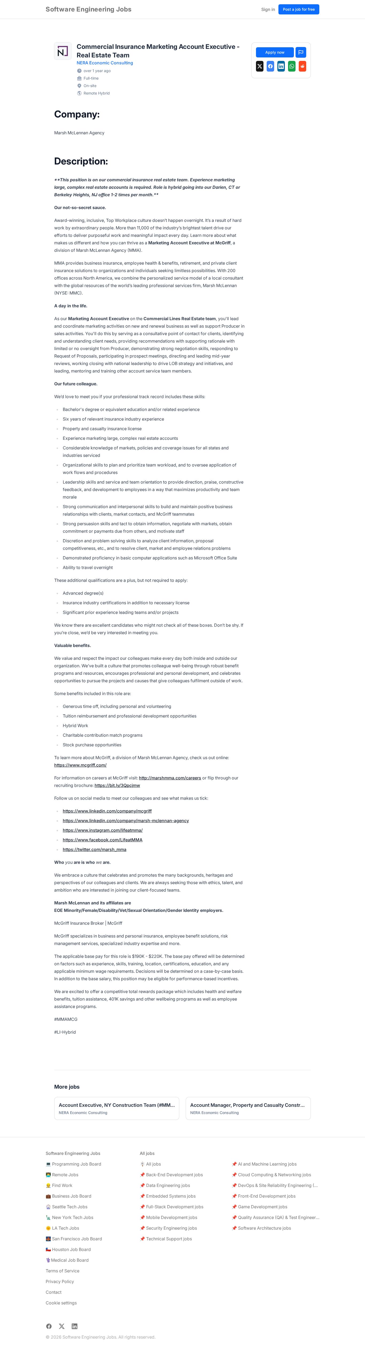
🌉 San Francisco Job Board (74, 1238)
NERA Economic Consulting (105, 62)
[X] (259, 66)
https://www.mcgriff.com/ (80, 765)
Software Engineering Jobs (89, 9)
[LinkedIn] (281, 66)
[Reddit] (302, 66)
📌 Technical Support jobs (166, 1238)
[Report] (301, 52)
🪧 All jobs (150, 1164)
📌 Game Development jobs (259, 1206)
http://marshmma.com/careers (170, 778)
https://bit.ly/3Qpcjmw (117, 785)
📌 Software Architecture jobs (261, 1228)
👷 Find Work (59, 1185)
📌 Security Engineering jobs (168, 1228)
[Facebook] (270, 66)
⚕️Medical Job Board (67, 1260)
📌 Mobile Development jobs (168, 1217)
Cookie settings (61, 1302)
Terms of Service (62, 1270)
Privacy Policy (60, 1281)
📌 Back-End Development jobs (171, 1174)
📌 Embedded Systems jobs (168, 1196)
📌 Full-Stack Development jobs (171, 1206)
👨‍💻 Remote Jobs (62, 1174)
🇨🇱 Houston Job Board (68, 1249)
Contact (53, 1292)
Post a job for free (299, 9)
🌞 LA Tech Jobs (62, 1228)
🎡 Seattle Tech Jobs (66, 1206)
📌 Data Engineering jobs (165, 1185)
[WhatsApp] (292, 66)
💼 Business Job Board (68, 1196)
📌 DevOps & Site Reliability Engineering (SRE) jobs (275, 1185)
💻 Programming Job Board (73, 1164)
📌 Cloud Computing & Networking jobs (271, 1174)
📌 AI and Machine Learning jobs (264, 1164)
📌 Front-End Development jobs (264, 1196)
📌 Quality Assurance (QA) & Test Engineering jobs (275, 1217)
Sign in (268, 9)
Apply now (275, 52)
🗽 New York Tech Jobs (69, 1217)
